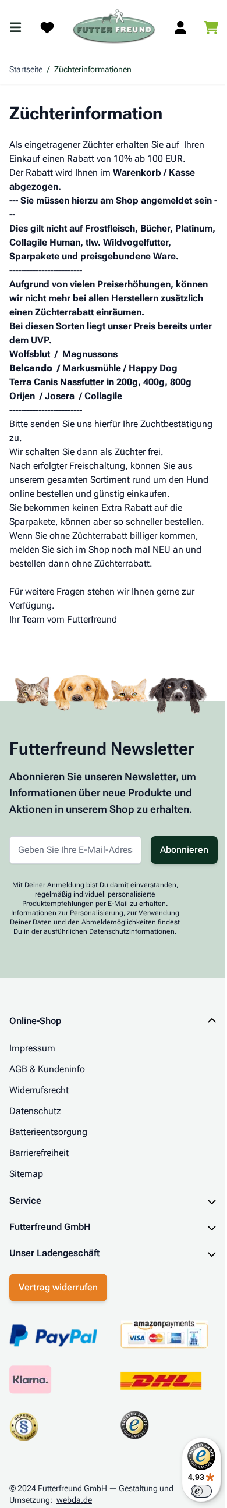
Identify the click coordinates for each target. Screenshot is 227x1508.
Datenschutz (35, 1110)
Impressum (32, 1048)
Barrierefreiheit (39, 1152)
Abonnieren (184, 849)
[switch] (192, 1491)
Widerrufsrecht (39, 1090)
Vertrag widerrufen (58, 1306)
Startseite (25, 69)
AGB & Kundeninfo (47, 1069)
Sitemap (26, 1173)
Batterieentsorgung (48, 1131)
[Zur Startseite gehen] (114, 27)
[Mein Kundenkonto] (180, 27)
